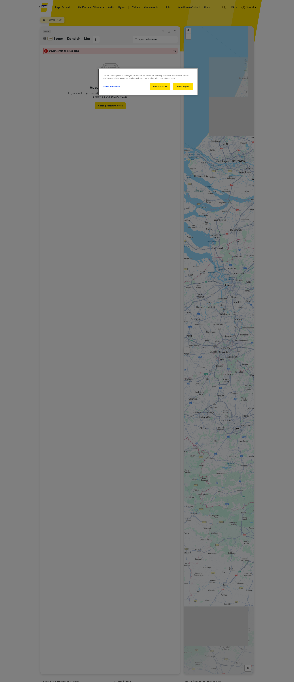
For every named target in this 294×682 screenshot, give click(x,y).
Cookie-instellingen (111, 86)
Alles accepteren (160, 86)
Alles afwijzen (183, 86)
